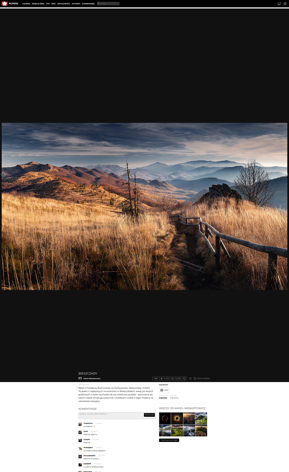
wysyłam (149, 415)
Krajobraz (163, 398)
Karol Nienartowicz (92, 378)
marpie (87, 439)
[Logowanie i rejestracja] (285, 4)
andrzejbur (88, 447)
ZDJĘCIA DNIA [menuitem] (38, 4)
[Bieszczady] (80, 378)
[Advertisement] (144, 24)
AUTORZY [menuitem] (76, 4)
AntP (86, 431)
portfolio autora (169, 440)
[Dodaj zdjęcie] (279, 4)
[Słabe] (184, 378)
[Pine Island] (165, 430)
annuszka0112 (89, 455)
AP (80, 432)
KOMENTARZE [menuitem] (88, 4)
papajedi (87, 464)
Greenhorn (88, 423)
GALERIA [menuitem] (26, 4)
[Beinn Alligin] (201, 430)
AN (80, 457)
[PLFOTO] (10, 3)
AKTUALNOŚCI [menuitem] (63, 4)
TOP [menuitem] (48, 4)
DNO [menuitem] (53, 4)
